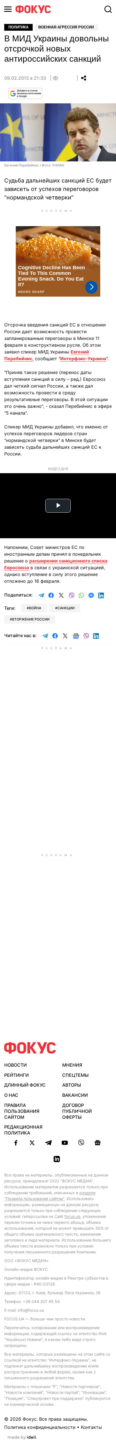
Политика (18, 27)
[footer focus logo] (30, 1048)
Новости (15, 1065)
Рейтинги (16, 1075)
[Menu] (8, 9)
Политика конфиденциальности (39, 1427)
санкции (66, 608)
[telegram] (48, 1142)
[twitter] (32, 1142)
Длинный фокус (25, 1085)
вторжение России (31, 619)
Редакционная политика (23, 1130)
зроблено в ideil (22, 1438)
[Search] (108, 9)
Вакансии (75, 1095)
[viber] (81, 1142)
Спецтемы (75, 1075)
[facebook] (16, 1142)
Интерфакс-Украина (83, 358)
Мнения (72, 1065)
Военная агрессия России (66, 27)
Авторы (71, 1085)
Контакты (91, 1427)
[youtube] (65, 1142)
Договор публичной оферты (77, 1111)
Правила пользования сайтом (21, 1111)
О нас (11, 1095)
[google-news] (97, 1142)
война (35, 608)
